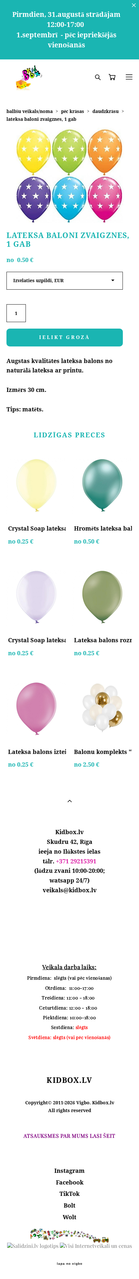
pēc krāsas (72, 111)
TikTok (69, 1193)
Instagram (69, 1170)
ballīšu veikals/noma (29, 111)
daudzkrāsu (105, 111)
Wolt (69, 1217)
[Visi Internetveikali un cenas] (96, 1246)
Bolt (69, 1205)
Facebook (69, 1182)
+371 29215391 (76, 861)
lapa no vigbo (69, 1263)
